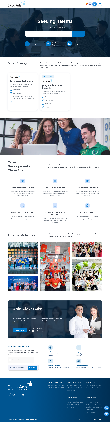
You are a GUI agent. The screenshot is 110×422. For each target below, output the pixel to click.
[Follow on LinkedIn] (18, 394)
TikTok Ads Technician (21, 81)
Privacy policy (98, 419)
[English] (90, 4)
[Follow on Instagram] (13, 394)
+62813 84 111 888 (90, 412)
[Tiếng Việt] (87, 4)
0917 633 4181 (70, 407)
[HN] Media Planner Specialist (52, 86)
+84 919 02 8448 (71, 390)
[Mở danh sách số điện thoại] (94, 4)
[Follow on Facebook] (9, 394)
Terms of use (80, 419)
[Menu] (100, 4)
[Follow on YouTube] (23, 394)
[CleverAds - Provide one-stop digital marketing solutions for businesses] (16, 4)
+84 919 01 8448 (52, 392)
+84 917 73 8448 (90, 392)
